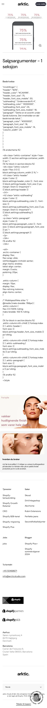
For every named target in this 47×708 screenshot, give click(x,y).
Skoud (28, 495)
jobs (5, 543)
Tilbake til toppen (23, 704)
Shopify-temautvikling (9, 496)
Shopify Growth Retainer (10, 504)
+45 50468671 (10, 570)
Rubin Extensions (33, 511)
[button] (3, 4)
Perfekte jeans (31, 516)
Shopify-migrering (11, 522)
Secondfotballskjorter (34, 521)
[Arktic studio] (23, 4)
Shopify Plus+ (31, 543)
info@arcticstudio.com (14, 576)
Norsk (7, 687)
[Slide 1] (23, 52)
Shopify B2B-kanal (11, 516)
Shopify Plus (8, 527)
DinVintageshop (32, 500)
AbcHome (29, 506)
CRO (5, 511)
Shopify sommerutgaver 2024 (32, 551)
